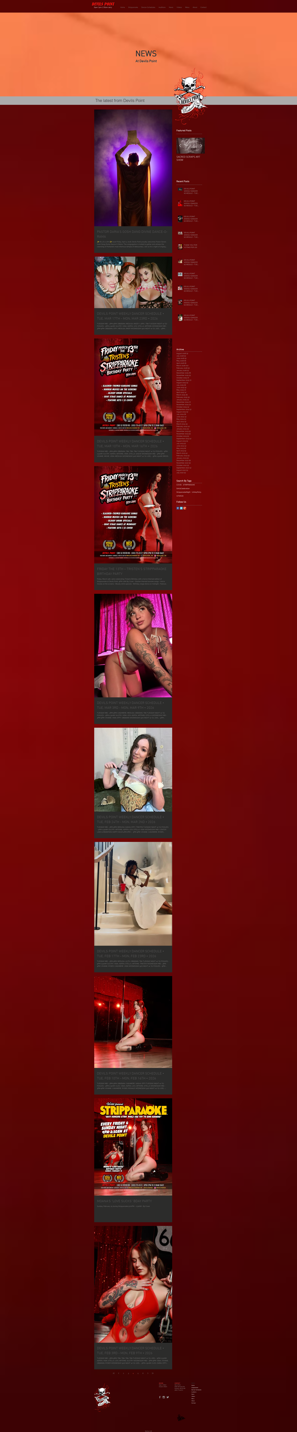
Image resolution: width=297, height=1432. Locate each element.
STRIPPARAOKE (189, 485)
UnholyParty (196, 492)
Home (193, 1385)
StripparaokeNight (183, 492)
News (192, 1394)
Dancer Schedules (196, 1390)
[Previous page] (118, 1373)
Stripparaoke (194, 1387)
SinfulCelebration (183, 488)
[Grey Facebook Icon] (159, 1397)
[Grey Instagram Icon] (163, 1397)
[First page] (114, 1373)
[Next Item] (201, 145)
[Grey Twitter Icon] (167, 1397)
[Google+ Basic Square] (184, 508)
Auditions (193, 1392)
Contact (193, 1403)
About (193, 1401)
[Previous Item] (180, 145)
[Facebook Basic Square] (177, 508)
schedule (179, 496)
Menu (192, 1398)
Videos (193, 1396)
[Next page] (148, 1373)
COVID (179, 485)
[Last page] (153, 1373)
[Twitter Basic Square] (181, 508)
